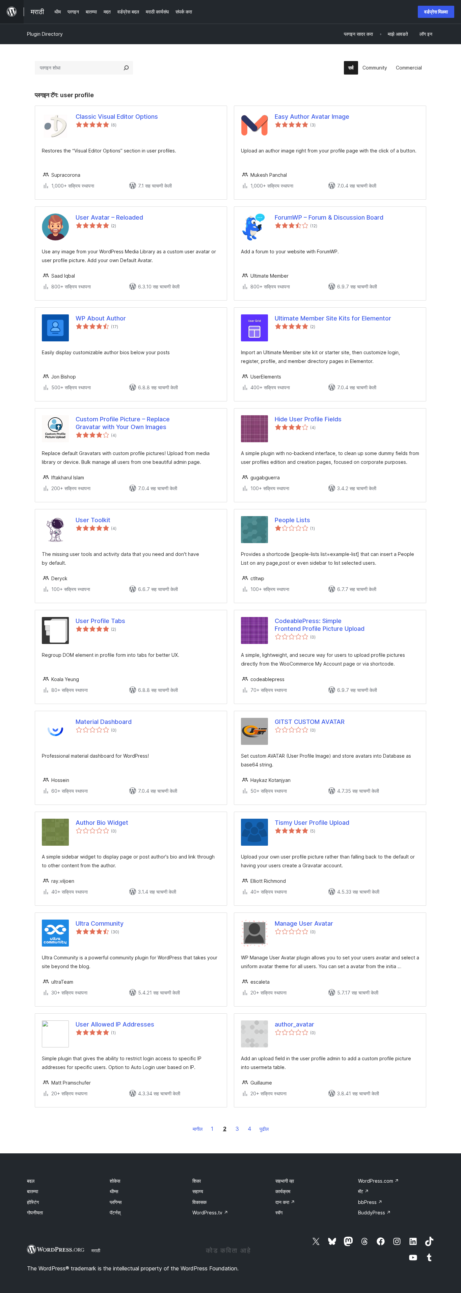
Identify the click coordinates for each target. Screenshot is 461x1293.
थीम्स (114, 1191)
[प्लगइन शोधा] (126, 68)
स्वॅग (278, 1212)
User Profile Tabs (100, 620)
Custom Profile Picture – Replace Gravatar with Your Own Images (123, 423)
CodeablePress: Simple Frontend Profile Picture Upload (319, 624)
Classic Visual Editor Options (117, 116)
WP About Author (101, 318)
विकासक (199, 1202)
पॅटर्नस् (115, 1212)
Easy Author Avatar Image (312, 116)
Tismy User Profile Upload (312, 822)
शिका (196, 1181)
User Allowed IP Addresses (115, 1024)
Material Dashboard (104, 721)
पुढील (264, 1129)
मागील (197, 1129)
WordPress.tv (210, 1212)
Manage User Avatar (304, 923)
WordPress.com (378, 1181)
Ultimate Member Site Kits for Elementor (333, 318)
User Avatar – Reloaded (109, 217)
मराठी (95, 1250)
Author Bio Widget (102, 822)
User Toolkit (93, 520)
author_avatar (294, 1024)
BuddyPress (374, 1212)
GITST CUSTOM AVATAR (310, 721)
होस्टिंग (33, 1202)
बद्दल (30, 1181)
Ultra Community (100, 923)
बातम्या (32, 1191)
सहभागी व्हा (284, 1181)
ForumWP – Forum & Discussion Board (329, 217)
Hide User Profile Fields (308, 419)
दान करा (285, 1202)
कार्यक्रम (282, 1191)
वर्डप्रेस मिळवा (436, 12)
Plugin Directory (45, 34)
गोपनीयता (35, 1212)
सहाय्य (197, 1191)
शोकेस (115, 1181)
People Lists (292, 520)
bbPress (370, 1202)
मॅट (363, 1191)
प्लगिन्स (115, 1202)
